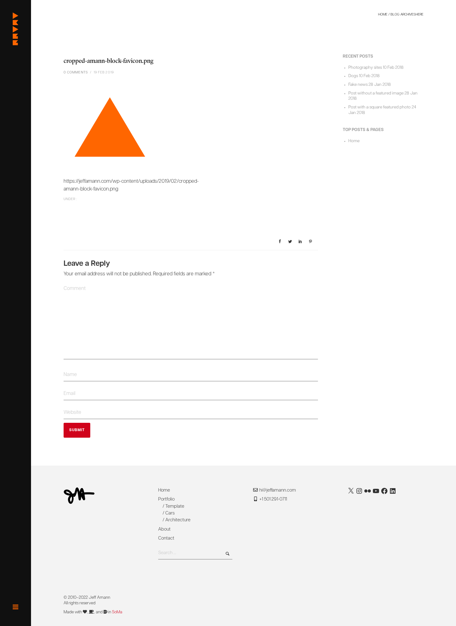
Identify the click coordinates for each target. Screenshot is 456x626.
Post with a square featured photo (379, 107)
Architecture (177, 520)
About (164, 529)
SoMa (117, 612)
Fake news (358, 85)
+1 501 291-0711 (272, 499)
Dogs (353, 76)
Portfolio (166, 499)
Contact (166, 538)
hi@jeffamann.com (277, 490)
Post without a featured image (376, 93)
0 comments (76, 72)
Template (174, 506)
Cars (170, 513)
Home (382, 14)
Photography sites (365, 68)
